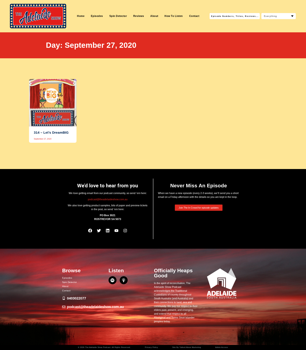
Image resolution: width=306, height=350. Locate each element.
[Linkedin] (108, 231)
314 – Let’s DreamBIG (51, 132)
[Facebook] (90, 231)
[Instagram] (125, 231)
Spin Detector (118, 16)
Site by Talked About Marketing (186, 347)
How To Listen (173, 16)
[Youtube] (116, 231)
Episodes (97, 16)
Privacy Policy (151, 347)
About (154, 16)
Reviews (138, 16)
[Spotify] (113, 280)
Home (80, 16)
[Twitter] (99, 231)
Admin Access (221, 347)
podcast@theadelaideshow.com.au (107, 199)
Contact (194, 16)
